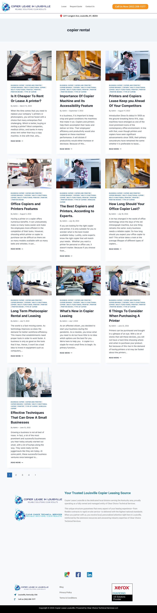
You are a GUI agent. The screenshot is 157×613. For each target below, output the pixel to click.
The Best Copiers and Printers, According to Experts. (77, 211)
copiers (76, 87)
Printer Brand (17, 92)
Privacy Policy (66, 592)
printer (37, 90)
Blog (62, 587)
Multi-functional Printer (22, 90)
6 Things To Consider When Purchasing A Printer (126, 316)
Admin (15, 106)
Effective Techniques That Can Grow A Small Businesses (29, 417)
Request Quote (76, 6)
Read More (17, 141)
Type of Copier (30, 92)
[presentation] (29, 65)
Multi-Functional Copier (34, 87)
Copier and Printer (33, 85)
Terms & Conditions (68, 598)
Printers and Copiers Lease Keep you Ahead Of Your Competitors (127, 101)
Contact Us (90, 6)
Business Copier (17, 85)
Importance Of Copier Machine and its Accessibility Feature (77, 101)
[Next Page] (35, 475)
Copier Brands (17, 87)
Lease (63, 6)
